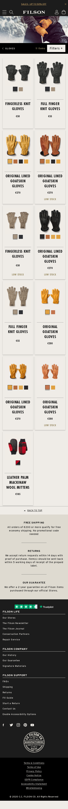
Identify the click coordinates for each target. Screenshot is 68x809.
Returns (7, 692)
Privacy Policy (34, 771)
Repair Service (11, 639)
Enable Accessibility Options (19, 714)
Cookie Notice (34, 775)
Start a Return (11, 703)
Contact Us (9, 708)
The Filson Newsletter (15, 623)
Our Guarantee (11, 660)
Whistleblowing (34, 788)
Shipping (8, 687)
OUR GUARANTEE (34, 582)
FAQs (6, 681)
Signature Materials (14, 666)
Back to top (34, 510)
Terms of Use (34, 767)
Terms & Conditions (34, 763)
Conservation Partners (16, 634)
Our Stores (9, 617)
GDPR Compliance (34, 779)
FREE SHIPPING (34, 522)
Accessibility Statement (34, 784)
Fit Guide (8, 697)
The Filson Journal (13, 628)
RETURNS (34, 551)
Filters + (56, 48)
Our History (9, 655)
